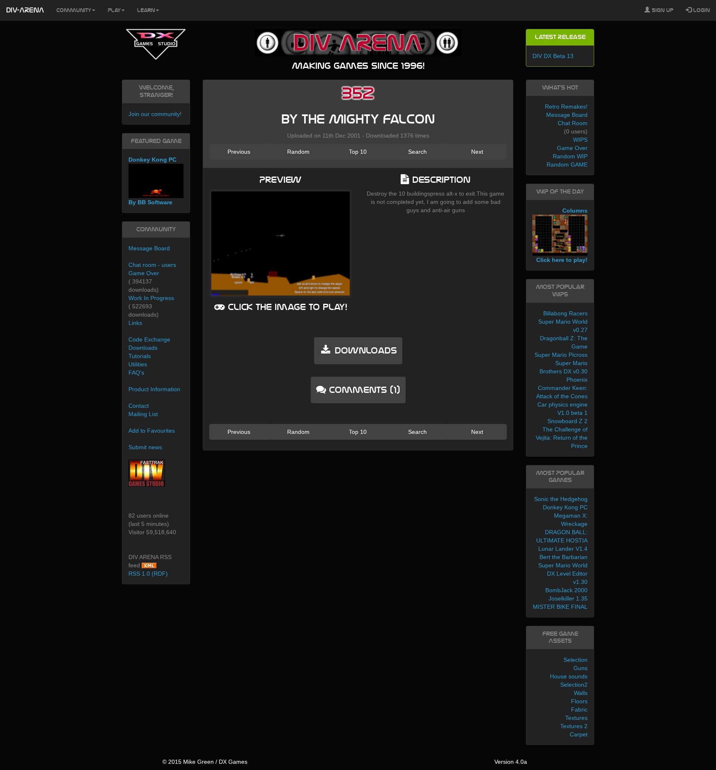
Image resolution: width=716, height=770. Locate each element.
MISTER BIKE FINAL (560, 606)
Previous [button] (238, 151)
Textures (576, 717)
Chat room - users (152, 265)
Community (73, 10)
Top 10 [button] (358, 151)
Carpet (579, 734)
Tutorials (139, 356)
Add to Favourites (151, 430)
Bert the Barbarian (563, 557)
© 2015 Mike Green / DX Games (204, 761)
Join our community (154, 114)
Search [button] (417, 151)
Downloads (142, 347)
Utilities (137, 364)
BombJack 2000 (566, 590)
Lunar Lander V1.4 (563, 548)
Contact (138, 405)
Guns (580, 668)
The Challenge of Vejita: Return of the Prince (562, 437)
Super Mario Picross (561, 354)
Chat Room (573, 123)
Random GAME (567, 164)
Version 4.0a (510, 761)
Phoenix (577, 379)
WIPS (580, 139)
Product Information (154, 389)
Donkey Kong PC (565, 507)
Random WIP (570, 156)
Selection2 (574, 684)
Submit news (145, 447)
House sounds (569, 676)
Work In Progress (151, 298)
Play (114, 10)
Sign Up (661, 10)
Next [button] (477, 151)
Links (135, 323)
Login (701, 10)
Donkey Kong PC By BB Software (152, 181)
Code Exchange (149, 339)
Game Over (143, 273)
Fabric (579, 709)
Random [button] (298, 151)
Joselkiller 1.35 (568, 598)
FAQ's (136, 372)
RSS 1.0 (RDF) (148, 573)
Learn (146, 10)
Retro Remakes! (566, 106)
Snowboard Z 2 (567, 421)
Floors (579, 701)
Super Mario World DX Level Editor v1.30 (563, 573)
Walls (581, 693)
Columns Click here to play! (562, 235)
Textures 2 (574, 726)
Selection (576, 659)
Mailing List (143, 414)
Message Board (149, 248)
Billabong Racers (565, 313)
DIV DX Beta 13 (552, 56)
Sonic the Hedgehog (561, 499)
